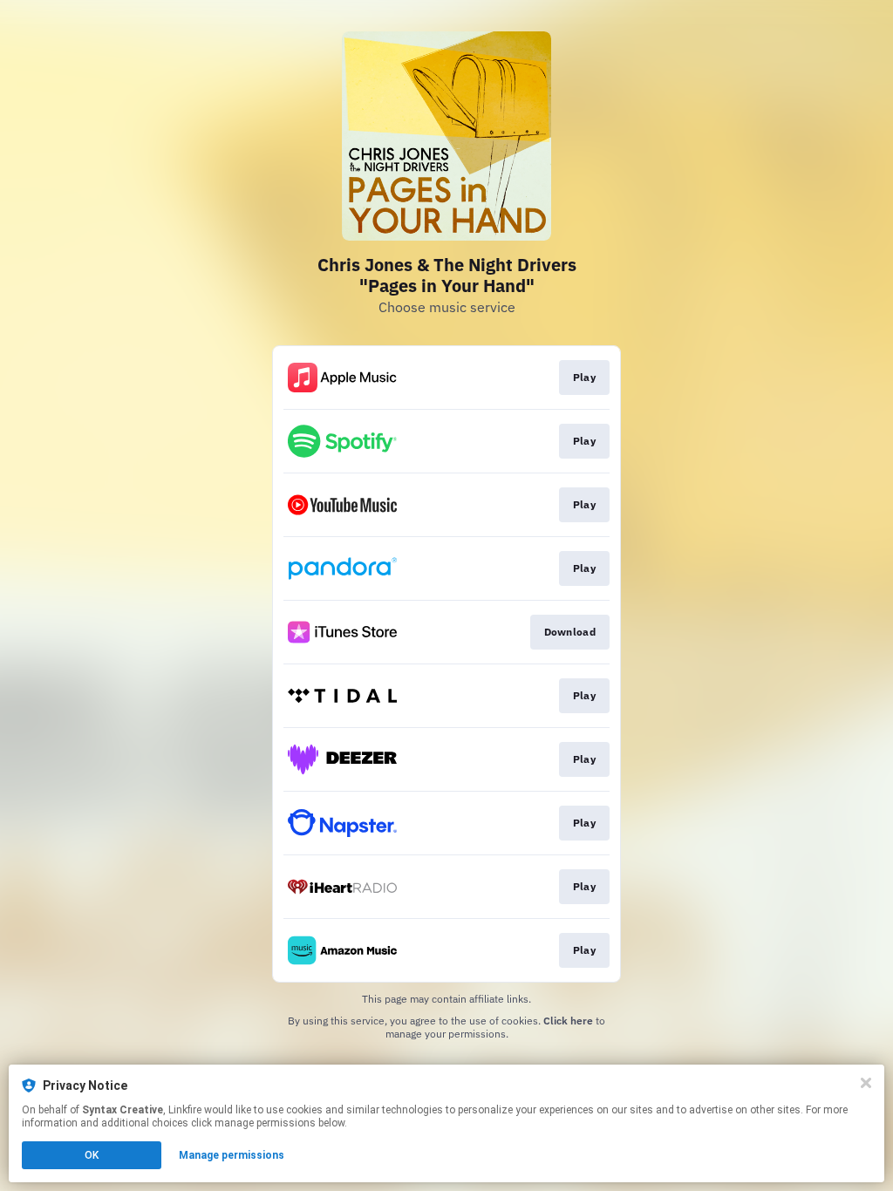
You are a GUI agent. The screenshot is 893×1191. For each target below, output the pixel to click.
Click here (568, 1020)
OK (92, 1155)
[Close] (866, 1083)
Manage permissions (231, 1155)
